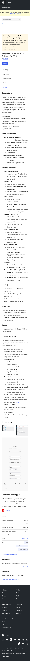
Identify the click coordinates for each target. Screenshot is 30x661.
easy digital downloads (22, 545)
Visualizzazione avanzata (9, 554)
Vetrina (18, 590)
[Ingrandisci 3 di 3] (26, 440)
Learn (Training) (6, 604)
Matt (4, 622)
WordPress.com (7, 619)
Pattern (18, 599)
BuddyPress (6, 628)
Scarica (5, 63)
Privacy (4, 599)
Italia (7, 635)
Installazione (7, 78)
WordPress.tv (7, 613)
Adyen (18, 402)
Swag (18, 613)
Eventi (18, 607)
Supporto (6, 87)
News (3, 593)
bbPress (5, 625)
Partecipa (19, 604)
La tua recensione (7, 567)
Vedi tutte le (24, 567)
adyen (26, 542)
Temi (17, 593)
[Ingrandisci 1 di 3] (12, 427)
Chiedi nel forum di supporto (10, 579)
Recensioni (6, 74)
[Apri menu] (27, 2)
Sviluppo (5, 83)
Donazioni (20, 610)
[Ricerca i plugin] (19, 19)
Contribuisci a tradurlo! (15, 13)
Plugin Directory (6, 7)
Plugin (17, 596)
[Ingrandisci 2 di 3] (26, 427)
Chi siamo (5, 590)
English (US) (25, 538)
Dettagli (5, 70)
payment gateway (23, 549)
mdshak (5, 59)
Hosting (4, 596)
